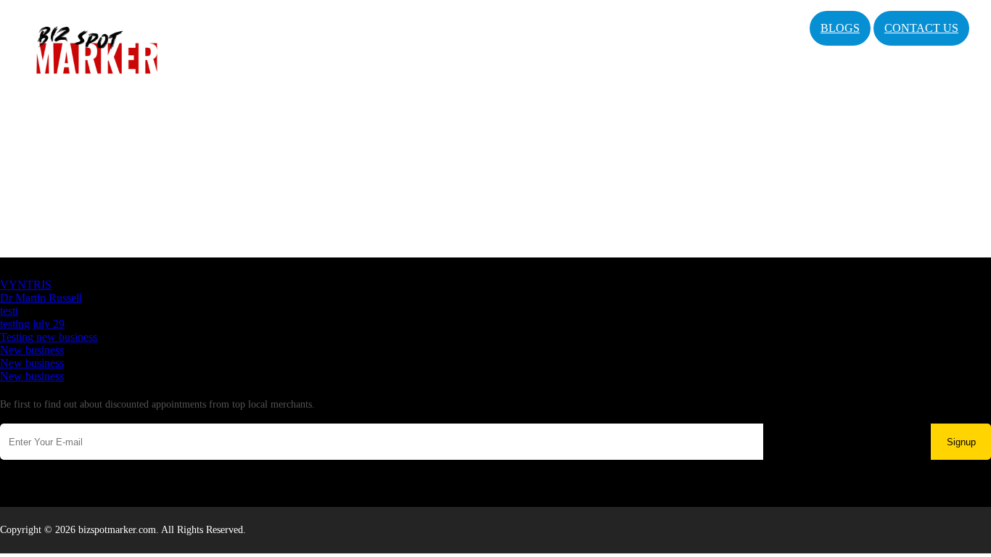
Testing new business (48, 337)
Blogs (840, 28)
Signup (961, 442)
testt (9, 311)
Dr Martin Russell (41, 298)
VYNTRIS (26, 284)
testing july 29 (32, 324)
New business (32, 350)
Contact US (921, 28)
